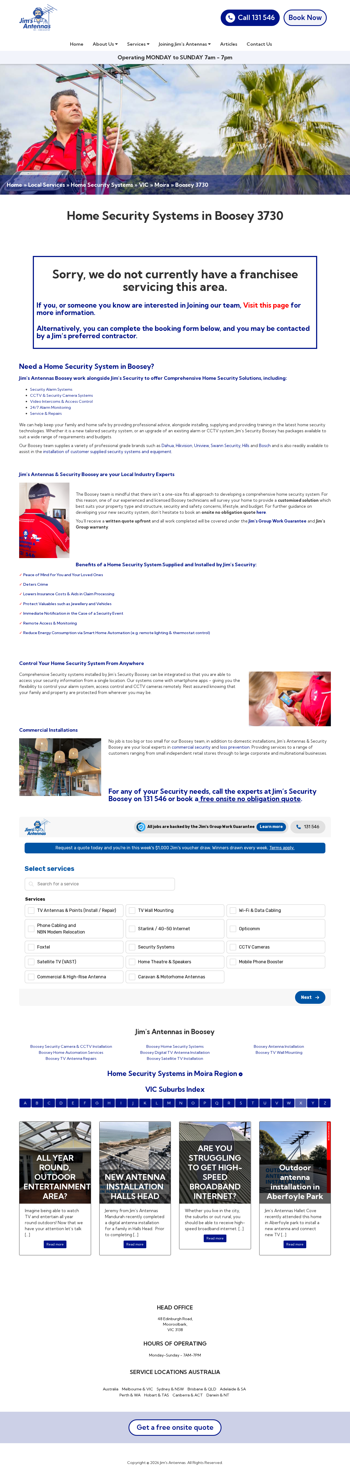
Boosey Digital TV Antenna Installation (175, 1052)
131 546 (155, 798)
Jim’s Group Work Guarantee (277, 521)
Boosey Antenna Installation (279, 1046)
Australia (110, 1389)
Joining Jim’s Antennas (183, 44)
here (261, 512)
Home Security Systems (102, 184)
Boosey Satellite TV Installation (175, 1058)
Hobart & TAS (156, 1395)
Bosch (265, 445)
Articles (228, 44)
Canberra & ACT (188, 1395)
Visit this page (267, 305)
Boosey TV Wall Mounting (279, 1052)
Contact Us (259, 44)
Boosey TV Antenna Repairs (71, 1058)
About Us (104, 44)
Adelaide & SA (233, 1389)
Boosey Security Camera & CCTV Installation (71, 1046)
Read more (55, 1244)
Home (76, 44)
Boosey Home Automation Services (71, 1052)
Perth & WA (130, 1395)
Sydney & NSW (170, 1389)
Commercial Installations (48, 730)
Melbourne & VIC (137, 1389)
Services (137, 44)
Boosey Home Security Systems (175, 1046)
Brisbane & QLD (202, 1389)
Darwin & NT (217, 1395)
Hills (245, 445)
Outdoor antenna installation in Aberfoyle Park (295, 1182)
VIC (143, 184)
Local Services (46, 184)
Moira (161, 184)
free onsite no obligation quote (250, 798)
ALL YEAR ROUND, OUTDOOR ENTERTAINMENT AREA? (57, 1177)
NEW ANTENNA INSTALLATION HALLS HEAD (135, 1186)
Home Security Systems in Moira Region (173, 1073)
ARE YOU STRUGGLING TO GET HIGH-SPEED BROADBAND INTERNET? (215, 1172)
